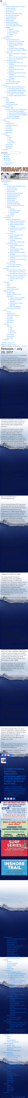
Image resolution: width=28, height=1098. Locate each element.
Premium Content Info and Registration (16, 109)
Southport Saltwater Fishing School (15, 92)
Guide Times (9, 36)
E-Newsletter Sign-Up (12, 125)
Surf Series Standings (14, 81)
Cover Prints (9, 144)
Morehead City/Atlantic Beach (14, 13)
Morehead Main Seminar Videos (17, 90)
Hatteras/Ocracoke (11, 10)
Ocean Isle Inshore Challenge (16, 41)
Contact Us (7, 164)
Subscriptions (9, 130)
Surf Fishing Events (11, 60)
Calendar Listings (11, 1068)
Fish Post (24, 346)
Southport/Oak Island (11, 22)
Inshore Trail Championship (16, 59)
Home (4, 3)
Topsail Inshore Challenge (16, 43)
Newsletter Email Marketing (14, 1061)
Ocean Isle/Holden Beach (12, 24)
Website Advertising (12, 1057)
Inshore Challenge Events (12, 39)
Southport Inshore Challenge (16, 48)
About (4, 120)
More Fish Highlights (14, 116)
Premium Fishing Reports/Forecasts (15, 6)
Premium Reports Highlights (16, 111)
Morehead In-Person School (16, 88)
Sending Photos (10, 123)
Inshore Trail (9, 52)
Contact (8, 121)
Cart (10, 139)
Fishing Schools (8, 1021)
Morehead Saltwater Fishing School (15, 87)
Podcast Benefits (10, 102)
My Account (12, 142)
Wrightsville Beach (11, 18)
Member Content (7, 106)
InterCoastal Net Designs (18, 1097)
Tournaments (6, 38)
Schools (5, 85)
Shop (10, 137)
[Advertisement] (14, 892)
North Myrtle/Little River (13, 958)
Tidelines (11, 34)
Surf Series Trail (10, 80)
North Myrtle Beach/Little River (14, 25)
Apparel (8, 135)
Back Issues (9, 132)
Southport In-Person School (16, 94)
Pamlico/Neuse (10, 12)
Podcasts (5, 97)
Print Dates (9, 127)
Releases (11, 29)
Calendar (5, 149)
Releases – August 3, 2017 (8, 344)
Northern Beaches (11, 8)
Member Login (10, 107)
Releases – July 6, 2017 (8, 342)
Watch (7, 99)
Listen (7, 100)
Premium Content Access (12, 118)
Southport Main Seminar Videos (17, 95)
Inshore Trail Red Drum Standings (18, 57)
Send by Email (13, 357)
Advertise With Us (9, 163)
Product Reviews (13, 32)
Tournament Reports (14, 31)
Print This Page (5, 357)
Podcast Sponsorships (12, 104)
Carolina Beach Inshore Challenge (18, 50)
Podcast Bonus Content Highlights (18, 114)
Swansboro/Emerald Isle (12, 15)
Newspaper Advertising (13, 1056)
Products (5, 134)
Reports (5, 5)
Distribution (9, 128)
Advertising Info (8, 1052)
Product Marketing (12, 1063)
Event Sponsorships (12, 1059)
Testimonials (10, 1054)
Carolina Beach (10, 20)
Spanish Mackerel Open (12, 83)
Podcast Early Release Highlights (17, 113)
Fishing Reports (8, 937)
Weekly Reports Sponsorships (15, 1066)
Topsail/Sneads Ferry (11, 17)
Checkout (11, 141)
